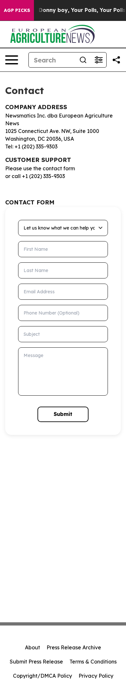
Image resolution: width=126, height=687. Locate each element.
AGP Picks (17, 10)
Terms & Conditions (93, 661)
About (32, 647)
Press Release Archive (74, 647)
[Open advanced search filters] (98, 59)
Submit (63, 414)
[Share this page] (116, 59)
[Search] (83, 59)
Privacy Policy (96, 676)
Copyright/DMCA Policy (42, 676)
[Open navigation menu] (11, 59)
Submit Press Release (36, 661)
